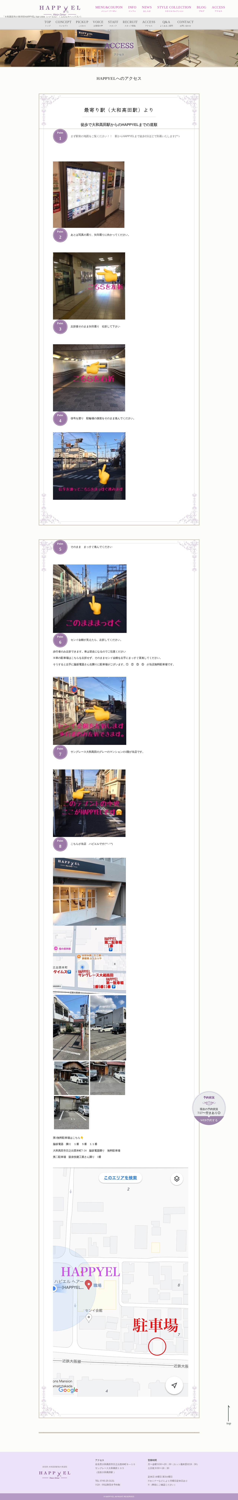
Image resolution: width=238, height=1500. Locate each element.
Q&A (166, 23)
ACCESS (218, 8)
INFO (132, 8)
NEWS (147, 8)
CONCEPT (64, 23)
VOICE (98, 23)
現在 (209, 1109)
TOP (47, 23)
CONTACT (185, 23)
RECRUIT (130, 23)
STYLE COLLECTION (174, 8)
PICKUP (82, 23)
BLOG (201, 8)
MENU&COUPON (109, 8)
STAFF (113, 23)
